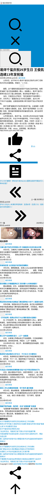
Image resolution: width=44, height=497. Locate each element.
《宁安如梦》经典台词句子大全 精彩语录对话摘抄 (18, 317)
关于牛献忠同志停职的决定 (10, 429)
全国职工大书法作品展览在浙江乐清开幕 (14, 451)
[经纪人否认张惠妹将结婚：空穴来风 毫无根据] (2, 385)
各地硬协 (3, 11)
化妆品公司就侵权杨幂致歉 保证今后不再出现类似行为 (20, 370)
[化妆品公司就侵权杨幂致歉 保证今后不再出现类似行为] (2, 367)
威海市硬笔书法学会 (20, 464)
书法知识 (3, 13)
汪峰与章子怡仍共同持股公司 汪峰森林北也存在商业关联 (20, 247)
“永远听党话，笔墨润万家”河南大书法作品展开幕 (17, 431)
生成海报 (34, 162)
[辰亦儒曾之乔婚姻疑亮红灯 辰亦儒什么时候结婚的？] (2, 280)
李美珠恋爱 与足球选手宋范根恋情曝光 (14, 265)
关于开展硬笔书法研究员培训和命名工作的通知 (17, 421)
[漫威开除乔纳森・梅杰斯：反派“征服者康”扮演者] (2, 403)
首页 (1, 6)
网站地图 (38, 464)
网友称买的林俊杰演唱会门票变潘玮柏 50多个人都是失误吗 (21, 302)
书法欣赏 (3, 16)
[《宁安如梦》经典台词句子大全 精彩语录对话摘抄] (2, 314)
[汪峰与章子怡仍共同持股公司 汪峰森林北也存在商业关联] (2, 244)
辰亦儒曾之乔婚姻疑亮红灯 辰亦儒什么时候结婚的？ (19, 284)
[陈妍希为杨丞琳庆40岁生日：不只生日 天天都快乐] (2, 351)
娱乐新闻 (22, 78)
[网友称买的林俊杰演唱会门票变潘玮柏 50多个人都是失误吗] (2, 299)
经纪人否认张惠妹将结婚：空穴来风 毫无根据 (16, 388)
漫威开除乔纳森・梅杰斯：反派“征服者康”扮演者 (18, 406)
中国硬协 (3, 8)
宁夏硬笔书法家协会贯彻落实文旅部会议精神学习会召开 (20, 459)
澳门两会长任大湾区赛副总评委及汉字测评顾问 (17, 449)
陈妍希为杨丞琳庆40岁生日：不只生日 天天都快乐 (18, 354)
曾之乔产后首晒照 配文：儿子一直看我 (14, 336)
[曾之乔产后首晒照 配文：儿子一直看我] (2, 333)
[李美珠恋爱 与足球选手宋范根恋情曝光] (2, 262)
